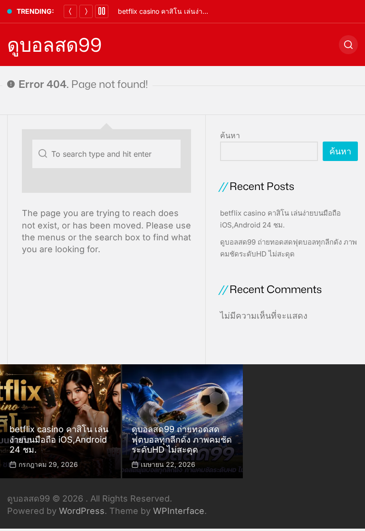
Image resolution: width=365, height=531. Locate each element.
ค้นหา (230, 135)
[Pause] (101, 11)
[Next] (86, 11)
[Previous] (70, 11)
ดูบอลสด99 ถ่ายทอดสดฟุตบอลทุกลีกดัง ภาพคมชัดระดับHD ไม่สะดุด (182, 439)
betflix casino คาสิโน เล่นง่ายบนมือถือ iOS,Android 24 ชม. (206, 11)
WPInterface (178, 511)
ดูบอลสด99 (54, 44)
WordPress (82, 511)
